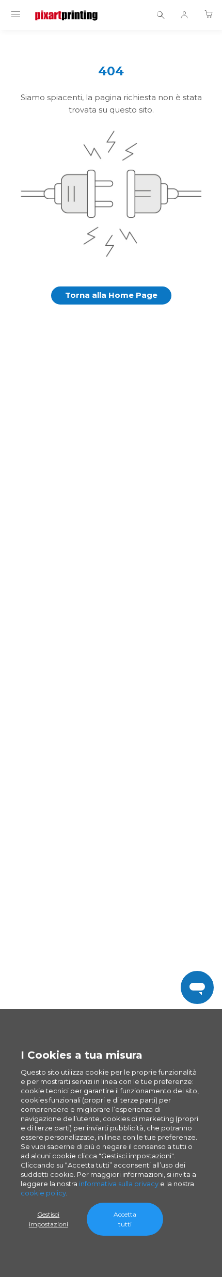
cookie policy (43, 1193)
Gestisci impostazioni (48, 1219)
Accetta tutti (125, 1219)
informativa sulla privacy (118, 1183)
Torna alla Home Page (111, 295)
